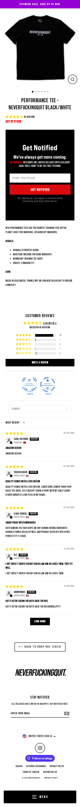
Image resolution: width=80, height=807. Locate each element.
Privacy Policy (57, 766)
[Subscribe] (66, 714)
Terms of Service (31, 772)
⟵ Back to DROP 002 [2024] (40, 647)
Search (19, 766)
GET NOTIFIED (40, 189)
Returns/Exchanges (36, 766)
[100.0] (29, 384)
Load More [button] (40, 621)
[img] (14, 433)
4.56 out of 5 (50, 323)
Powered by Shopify (51, 778)
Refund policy (50, 772)
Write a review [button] (40, 362)
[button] (15, 117)
